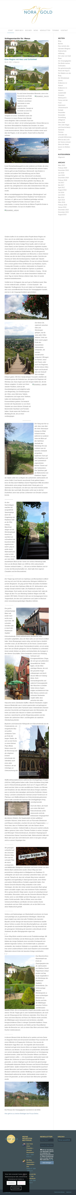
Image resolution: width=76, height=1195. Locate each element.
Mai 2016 (61, 197)
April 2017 (61, 187)
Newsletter (61, 112)
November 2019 (63, 170)
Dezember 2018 (63, 177)
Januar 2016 (62, 207)
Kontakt (60, 110)
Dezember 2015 (63, 210)
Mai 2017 (61, 185)
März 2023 (61, 165)
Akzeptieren (11, 1183)
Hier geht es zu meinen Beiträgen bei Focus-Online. (22, 1113)
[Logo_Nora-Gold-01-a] (38, 14)
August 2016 (62, 190)
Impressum (61, 105)
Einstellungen (16, 1188)
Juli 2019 (61, 173)
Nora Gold (61, 122)
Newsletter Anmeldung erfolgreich (62, 117)
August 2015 (62, 214)
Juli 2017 (61, 182)
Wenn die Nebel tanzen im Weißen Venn (64, 147)
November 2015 (63, 212)
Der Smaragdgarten (64, 61)
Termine (60, 132)
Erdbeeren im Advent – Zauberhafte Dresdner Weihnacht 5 (62, 93)
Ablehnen (21, 1183)
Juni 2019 (61, 175)
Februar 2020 (62, 168)
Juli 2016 (61, 192)
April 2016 (61, 200)
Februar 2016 (62, 205)
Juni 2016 (61, 195)
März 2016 (61, 202)
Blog (59, 41)
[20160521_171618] (27, 48)
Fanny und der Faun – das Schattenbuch (31, 1176)
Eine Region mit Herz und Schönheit (21, 59)
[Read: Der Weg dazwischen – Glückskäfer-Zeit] (24, 1161)
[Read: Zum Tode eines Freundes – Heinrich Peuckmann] (24, 1144)
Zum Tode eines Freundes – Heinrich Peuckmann (30, 1148)
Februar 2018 (62, 180)
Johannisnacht (63, 107)
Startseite (61, 130)
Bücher (60, 43)
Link (51, 1159)
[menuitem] (10, 30)
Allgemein (16, 62)
